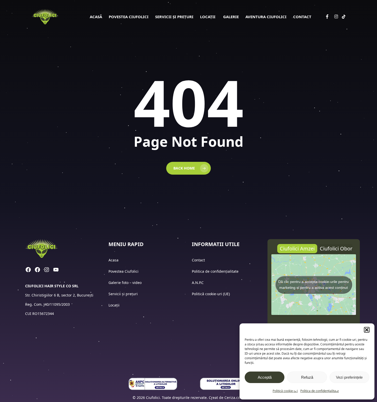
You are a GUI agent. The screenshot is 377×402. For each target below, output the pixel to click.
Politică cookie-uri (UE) (211, 293)
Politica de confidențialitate (319, 391)
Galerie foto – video (125, 282)
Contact (199, 260)
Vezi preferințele (349, 377)
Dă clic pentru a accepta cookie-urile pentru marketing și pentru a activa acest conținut (313, 285)
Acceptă (265, 377)
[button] (366, 329)
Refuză (307, 377)
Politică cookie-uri (285, 391)
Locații (114, 305)
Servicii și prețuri (123, 293)
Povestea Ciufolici (123, 271)
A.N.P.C (198, 282)
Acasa (113, 260)
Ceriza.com (233, 397)
